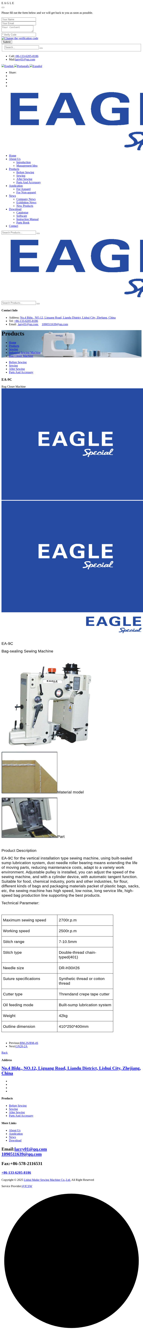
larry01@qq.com (25, 59)
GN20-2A (21, 1046)
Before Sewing (25, 172)
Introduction (23, 162)
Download (15, 209)
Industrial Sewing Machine (25, 352)
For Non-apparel (26, 192)
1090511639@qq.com (55, 324)
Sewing (20, 175)
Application (16, 185)
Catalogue (22, 212)
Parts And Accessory (28, 182)
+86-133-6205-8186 (26, 56)
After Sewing (24, 179)
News (12, 195)
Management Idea (26, 165)
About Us (14, 159)
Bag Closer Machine (21, 355)
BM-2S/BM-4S (29, 1043)
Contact (13, 225)
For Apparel (23, 189)
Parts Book (22, 222)
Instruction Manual (27, 219)
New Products (24, 205)
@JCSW (27, 1186)
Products (14, 169)
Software (21, 215)
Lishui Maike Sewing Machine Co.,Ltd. (47, 1179)
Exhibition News (26, 202)
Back (4, 1052)
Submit (7, 42)
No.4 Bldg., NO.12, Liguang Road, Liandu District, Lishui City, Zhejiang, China (68, 317)
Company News (26, 199)
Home (12, 155)
